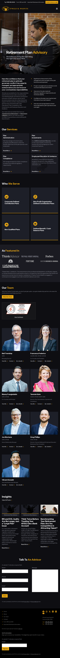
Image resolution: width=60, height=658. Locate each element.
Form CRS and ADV (21, 2)
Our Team (6, 616)
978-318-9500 (49, 622)
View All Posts (6, 500)
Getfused (20, 628)
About (5, 614)
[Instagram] (47, 612)
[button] (57, 8)
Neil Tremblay (7, 353)
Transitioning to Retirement (10, 113)
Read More (5, 548)
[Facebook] (43, 612)
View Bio (4, 361)
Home (5, 611)
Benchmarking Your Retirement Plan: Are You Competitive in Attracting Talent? (49, 523)
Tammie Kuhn (35, 394)
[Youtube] (43, 613)
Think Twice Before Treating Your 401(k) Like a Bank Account (30, 522)
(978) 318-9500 (10, 2)
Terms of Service (34, 601)
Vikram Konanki (8, 480)
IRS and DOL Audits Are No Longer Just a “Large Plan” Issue (10, 522)
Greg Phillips (35, 437)
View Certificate (18, 317)
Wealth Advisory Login (52, 2)
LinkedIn (21, 361)
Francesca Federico (38, 353)
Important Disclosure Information (36, 2)
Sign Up (5, 648)
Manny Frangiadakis (9, 394)
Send (4, 596)
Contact (12, 361)
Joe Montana (7, 437)
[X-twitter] (50, 612)
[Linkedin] (53, 612)
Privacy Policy (26, 601)
